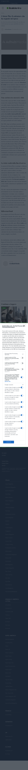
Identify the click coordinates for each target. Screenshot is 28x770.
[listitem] (14, 354)
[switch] (22, 358)
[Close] (24, 326)
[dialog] (14, 385)
